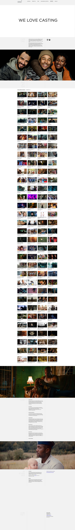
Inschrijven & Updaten (44, 2)
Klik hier (35, 475)
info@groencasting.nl (48, 515)
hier (40, 480)
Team (38, 2)
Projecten (34, 2)
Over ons (28, 2)
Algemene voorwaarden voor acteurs (50, 471)
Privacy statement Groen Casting (50, 472)
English (56, 2)
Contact (51, 2)
